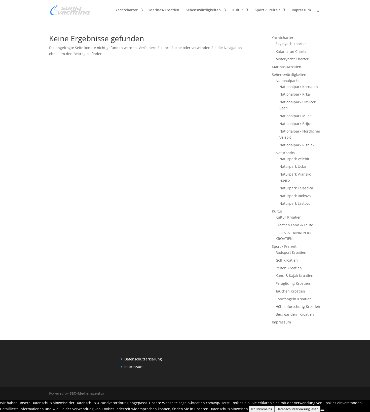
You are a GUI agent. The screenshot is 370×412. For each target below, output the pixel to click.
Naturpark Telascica (296, 188)
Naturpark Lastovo (294, 203)
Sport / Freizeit (267, 10)
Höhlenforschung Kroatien (298, 306)
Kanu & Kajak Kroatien (294, 275)
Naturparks (285, 152)
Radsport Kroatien (291, 252)
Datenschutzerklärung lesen (297, 409)
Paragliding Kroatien (293, 283)
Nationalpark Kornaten (298, 86)
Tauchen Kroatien (290, 291)
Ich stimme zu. (262, 409)
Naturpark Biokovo (295, 195)
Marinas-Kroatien (164, 10)
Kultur (237, 10)
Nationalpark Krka (294, 94)
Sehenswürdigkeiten (203, 10)
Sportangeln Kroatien (294, 299)
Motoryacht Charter (292, 59)
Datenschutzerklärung (143, 359)
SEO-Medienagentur (87, 393)
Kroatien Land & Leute (294, 225)
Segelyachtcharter (291, 43)
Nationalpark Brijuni (296, 123)
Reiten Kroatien (289, 268)
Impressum (301, 10)
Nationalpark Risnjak (296, 145)
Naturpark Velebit (294, 158)
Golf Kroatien (287, 260)
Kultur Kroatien (289, 217)
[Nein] (322, 410)
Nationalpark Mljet (295, 115)
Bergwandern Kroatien (295, 314)
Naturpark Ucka (292, 166)
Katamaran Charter (292, 51)
